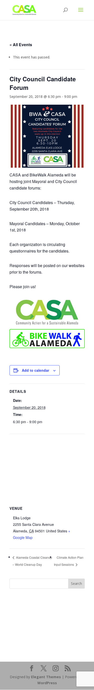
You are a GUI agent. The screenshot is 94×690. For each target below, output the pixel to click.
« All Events (21, 44)
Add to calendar (35, 370)
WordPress (47, 682)
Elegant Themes (46, 676)
